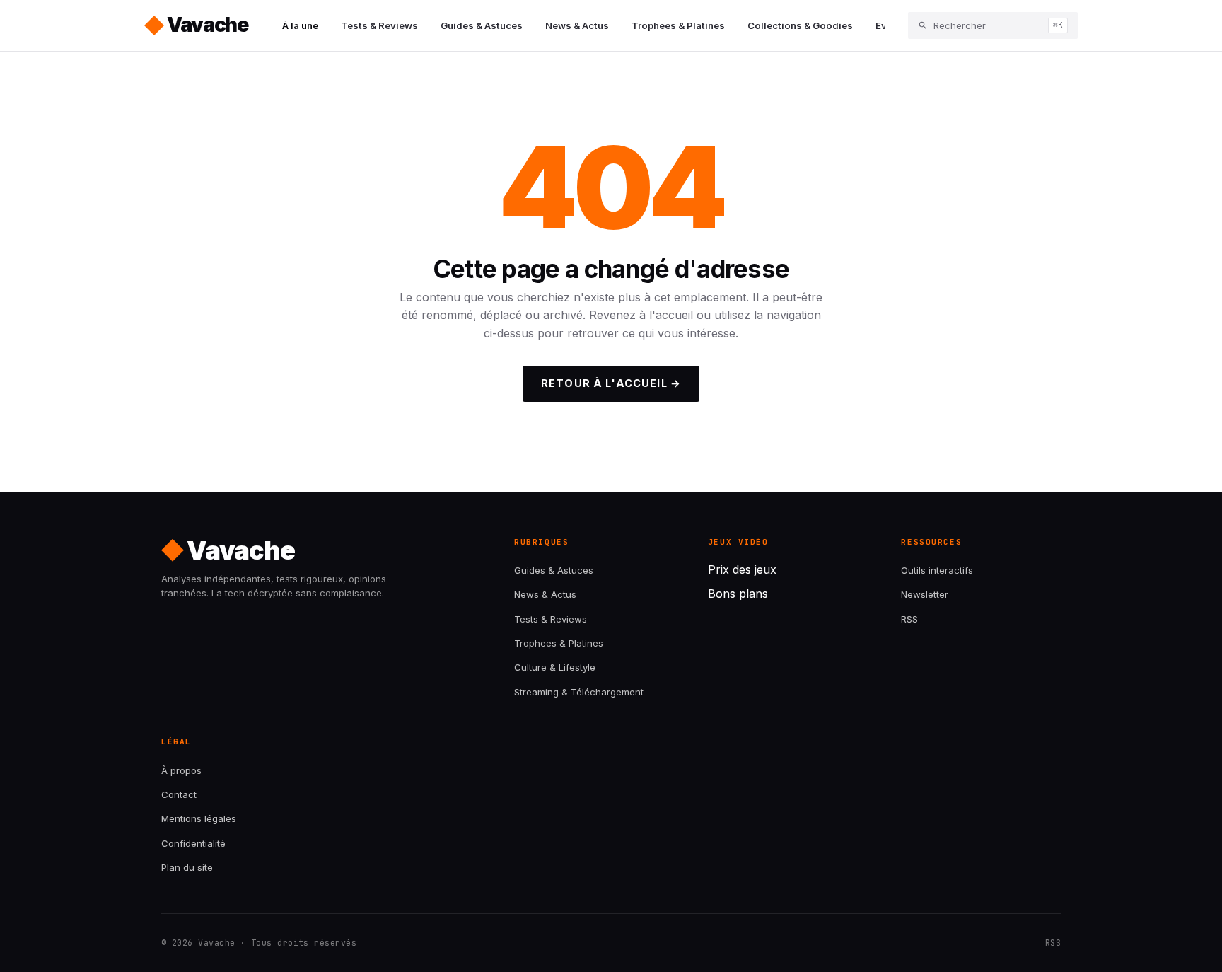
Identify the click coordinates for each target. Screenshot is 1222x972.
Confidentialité (193, 843)
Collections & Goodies (800, 25)
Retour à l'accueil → (611, 383)
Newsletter (924, 594)
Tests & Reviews (379, 25)
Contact (179, 794)
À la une (300, 25)
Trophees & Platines (678, 25)
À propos (181, 770)
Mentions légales (198, 818)
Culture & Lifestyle (554, 667)
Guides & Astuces (482, 25)
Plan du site (187, 867)
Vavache (207, 25)
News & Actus (577, 25)
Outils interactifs (937, 570)
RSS (909, 619)
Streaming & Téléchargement (579, 692)
